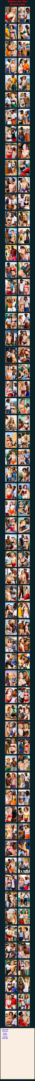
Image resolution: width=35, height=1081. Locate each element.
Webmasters (17, 1080)
